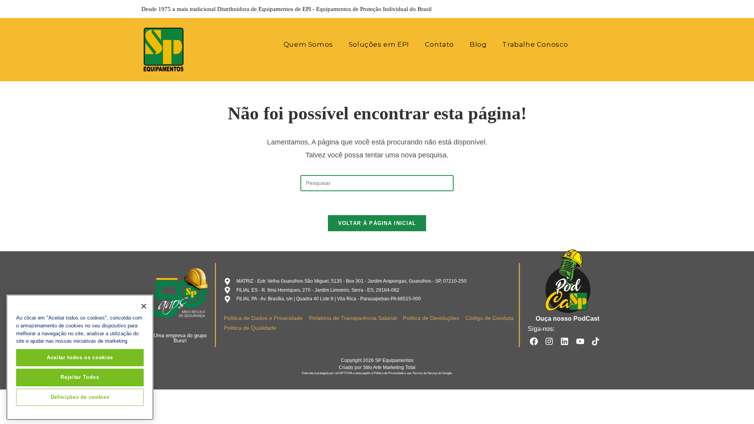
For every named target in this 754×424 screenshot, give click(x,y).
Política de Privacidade (388, 373)
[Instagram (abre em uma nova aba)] (576, 9)
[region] (80, 357)
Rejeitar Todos (79, 377)
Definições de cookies (80, 397)
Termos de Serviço (424, 373)
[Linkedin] (564, 341)
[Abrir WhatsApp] (734, 404)
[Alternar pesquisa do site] (586, 44)
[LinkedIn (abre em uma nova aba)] (587, 9)
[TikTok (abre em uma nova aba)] (608, 9)
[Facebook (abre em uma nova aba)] (565, 9)
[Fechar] (143, 306)
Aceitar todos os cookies (80, 357)
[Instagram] (549, 341)
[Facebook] (533, 341)
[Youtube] (580, 341)
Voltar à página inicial (377, 223)
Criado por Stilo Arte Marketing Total (377, 367)
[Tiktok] (595, 341)
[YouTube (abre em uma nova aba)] (598, 9)
